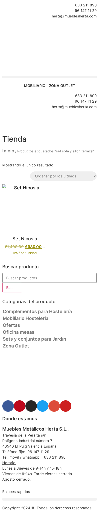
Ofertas (11, 325)
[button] (49, 77)
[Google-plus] (54, 406)
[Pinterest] (19, 406)
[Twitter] (42, 406)
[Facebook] (8, 406)
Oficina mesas (18, 332)
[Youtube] (65, 406)
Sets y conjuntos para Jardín (34, 339)
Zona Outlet (16, 346)
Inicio (8, 151)
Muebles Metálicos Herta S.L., (35, 429)
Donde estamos (19, 418)
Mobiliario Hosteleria (25, 318)
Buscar (12, 287)
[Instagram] (31, 406)
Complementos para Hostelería (37, 311)
